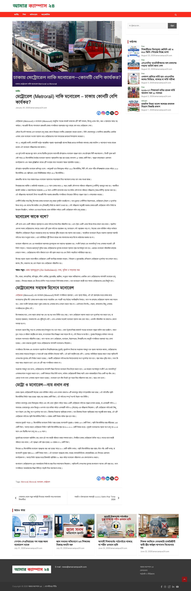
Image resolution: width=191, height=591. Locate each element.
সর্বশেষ (133, 41)
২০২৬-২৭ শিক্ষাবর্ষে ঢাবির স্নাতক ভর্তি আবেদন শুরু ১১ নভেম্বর (158, 92)
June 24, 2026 (104, 548)
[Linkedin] (108, 113)
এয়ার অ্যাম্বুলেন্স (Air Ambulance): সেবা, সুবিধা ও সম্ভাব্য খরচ (53, 270)
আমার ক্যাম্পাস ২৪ (147, 567)
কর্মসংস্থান (33, 14)
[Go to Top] (184, 579)
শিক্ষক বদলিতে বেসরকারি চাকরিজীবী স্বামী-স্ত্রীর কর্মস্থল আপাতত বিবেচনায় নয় (157, 544)
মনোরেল (40, 482)
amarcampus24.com (38, 108)
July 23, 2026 (61, 548)
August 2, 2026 (147, 96)
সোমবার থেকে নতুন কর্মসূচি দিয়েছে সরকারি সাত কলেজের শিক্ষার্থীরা (40, 498)
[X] (112, 113)
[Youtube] (116, 113)
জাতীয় (16, 14)
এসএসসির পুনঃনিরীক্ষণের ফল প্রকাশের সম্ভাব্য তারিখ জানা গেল (159, 64)
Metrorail (24, 482)
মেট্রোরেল (19, 295)
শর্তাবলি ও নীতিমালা (147, 574)
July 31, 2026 (19, 548)
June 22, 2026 (146, 551)
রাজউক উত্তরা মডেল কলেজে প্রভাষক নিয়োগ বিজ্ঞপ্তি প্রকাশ (157, 105)
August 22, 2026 (148, 69)
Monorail (32, 482)
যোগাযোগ (143, 570)
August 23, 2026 (148, 55)
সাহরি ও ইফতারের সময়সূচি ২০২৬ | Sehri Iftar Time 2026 (95, 498)
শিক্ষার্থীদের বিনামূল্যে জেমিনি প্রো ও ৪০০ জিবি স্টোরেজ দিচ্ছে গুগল (157, 51)
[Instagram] (103, 113)
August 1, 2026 (147, 110)
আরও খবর (19, 510)
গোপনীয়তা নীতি (51, 586)
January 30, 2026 (23, 108)
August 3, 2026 (147, 83)
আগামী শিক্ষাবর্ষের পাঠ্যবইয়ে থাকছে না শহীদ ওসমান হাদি (115, 543)
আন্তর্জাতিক (45, 14)
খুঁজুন (172, 26)
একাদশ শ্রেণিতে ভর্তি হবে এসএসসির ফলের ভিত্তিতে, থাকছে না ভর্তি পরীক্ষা (158, 78)
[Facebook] (99, 113)
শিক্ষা (24, 14)
